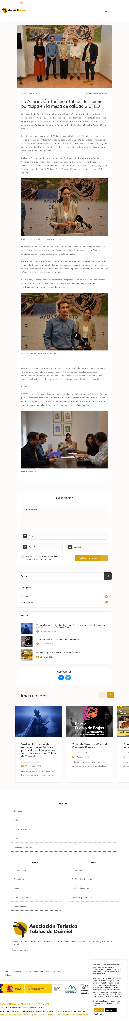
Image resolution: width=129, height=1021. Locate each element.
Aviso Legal (77, 870)
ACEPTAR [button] (99, 1010)
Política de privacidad (82, 879)
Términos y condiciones (83, 897)
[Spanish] (20, 3)
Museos (17, 888)
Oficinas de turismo (22, 897)
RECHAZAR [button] (110, 1010)
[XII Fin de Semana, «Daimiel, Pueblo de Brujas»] (27, 641)
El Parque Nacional (22, 829)
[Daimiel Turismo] (15, 11)
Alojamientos (19, 870)
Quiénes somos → (20, 950)
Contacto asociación (22, 847)
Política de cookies (80, 888)
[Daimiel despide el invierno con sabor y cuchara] (27, 655)
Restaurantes (19, 906)
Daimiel (17, 820)
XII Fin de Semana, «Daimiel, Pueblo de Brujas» (57, 639)
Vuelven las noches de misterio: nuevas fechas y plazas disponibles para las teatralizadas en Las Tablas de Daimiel (71, 626)
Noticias (17, 838)
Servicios (17, 811)
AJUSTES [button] (98, 1014)
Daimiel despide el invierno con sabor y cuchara (58, 653)
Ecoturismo (18, 879)
